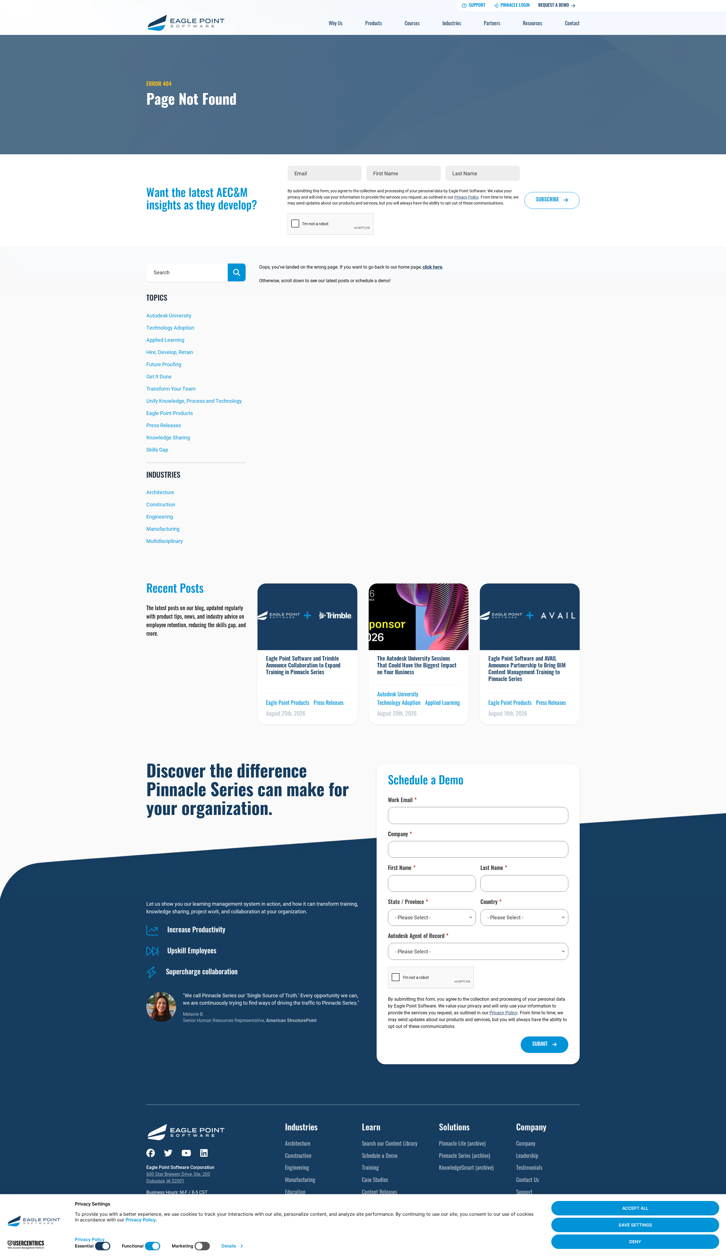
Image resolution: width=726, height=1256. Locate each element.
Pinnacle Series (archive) (464, 1156)
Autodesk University (168, 315)
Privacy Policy (466, 197)
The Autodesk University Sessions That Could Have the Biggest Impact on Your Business (417, 666)
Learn (371, 1128)
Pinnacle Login (515, 5)
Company (398, 835)
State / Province (406, 902)
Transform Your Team (171, 388)
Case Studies (375, 1180)
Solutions (454, 1128)
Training (370, 1168)
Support (477, 5)
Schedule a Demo (380, 1156)
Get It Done (159, 376)
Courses (412, 24)
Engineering (159, 516)
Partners (492, 24)
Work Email (400, 801)
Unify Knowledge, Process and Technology (194, 400)
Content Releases (379, 1193)
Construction (160, 504)
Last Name (491, 868)
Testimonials (529, 1168)
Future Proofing (163, 364)
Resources (532, 24)
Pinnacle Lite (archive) (462, 1144)
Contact (572, 24)
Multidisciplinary (164, 541)
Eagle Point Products (169, 413)
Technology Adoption (170, 327)
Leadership (527, 1156)
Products (373, 24)
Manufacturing (163, 528)
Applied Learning (165, 339)
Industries (451, 24)
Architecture (160, 492)
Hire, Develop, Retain (169, 352)
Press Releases (163, 425)
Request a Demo (553, 5)
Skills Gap (157, 449)
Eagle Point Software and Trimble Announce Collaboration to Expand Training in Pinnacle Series (303, 666)
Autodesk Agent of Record (416, 936)
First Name (399, 868)
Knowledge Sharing (168, 437)
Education (295, 1193)
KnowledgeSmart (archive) (466, 1168)
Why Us (336, 24)
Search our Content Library (389, 1144)
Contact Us (527, 1180)
